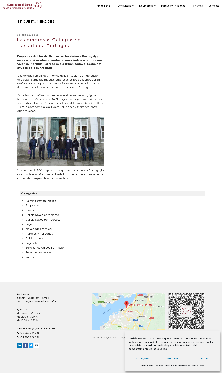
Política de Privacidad (177, 365)
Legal (29, 224)
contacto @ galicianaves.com (37, 328)
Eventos (31, 210)
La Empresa (146, 5)
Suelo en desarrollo (38, 252)
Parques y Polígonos (173, 5)
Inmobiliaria (103, 5)
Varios (30, 257)
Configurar (143, 358)
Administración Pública (41, 200)
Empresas (32, 205)
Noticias (198, 5)
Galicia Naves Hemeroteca (43, 219)
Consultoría (124, 5)
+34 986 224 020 (29, 337)
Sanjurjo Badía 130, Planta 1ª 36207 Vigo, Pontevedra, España (36, 298)
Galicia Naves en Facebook (25, 345)
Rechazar (173, 358)
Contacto (214, 5)
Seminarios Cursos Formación (45, 247)
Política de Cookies (152, 365)
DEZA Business (36, 345)
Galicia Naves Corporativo (43, 214)
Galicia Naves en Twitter (31, 345)
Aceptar (203, 358)
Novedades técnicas (39, 229)
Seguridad (32, 243)
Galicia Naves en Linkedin (19, 345)
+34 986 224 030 (29, 332)
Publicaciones (35, 238)
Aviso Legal (198, 365)
